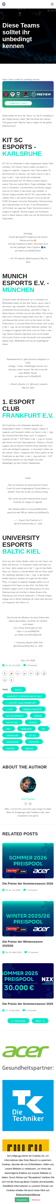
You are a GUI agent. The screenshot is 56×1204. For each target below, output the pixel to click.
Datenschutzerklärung (28, 1194)
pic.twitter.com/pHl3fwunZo (37, 512)
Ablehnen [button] (36, 1199)
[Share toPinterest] (30, 673)
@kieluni (25, 617)
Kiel (8, 728)
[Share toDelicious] (44, 673)
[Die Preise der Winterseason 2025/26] (28, 918)
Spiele (24, 103)
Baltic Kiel (12, 722)
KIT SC (32, 735)
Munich (33, 722)
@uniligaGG (21, 236)
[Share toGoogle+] (17, 673)
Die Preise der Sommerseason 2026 (27, 883)
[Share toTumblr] (11, 679)
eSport (10, 748)
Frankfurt (12, 735)
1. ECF (9, 709)
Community (14, 103)
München (26, 728)
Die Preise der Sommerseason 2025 (27, 1003)
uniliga (29, 748)
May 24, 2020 (28, 387)
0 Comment (32, 665)
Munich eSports (32, 709)
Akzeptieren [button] (22, 1199)
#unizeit (14, 617)
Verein (38, 715)
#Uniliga (28, 233)
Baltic (18, 689)
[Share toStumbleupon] (4, 679)
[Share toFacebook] (4, 673)
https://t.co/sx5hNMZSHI (28, 631)
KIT (43, 728)
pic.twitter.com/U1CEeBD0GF (28, 376)
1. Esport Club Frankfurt (21, 702)
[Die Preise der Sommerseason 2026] (28, 860)
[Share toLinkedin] (24, 673)
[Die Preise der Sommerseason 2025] (28, 981)
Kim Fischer (28, 799)
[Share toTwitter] (11, 673)
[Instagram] (25, 803)
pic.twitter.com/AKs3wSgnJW (28, 634)
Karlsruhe (12, 742)
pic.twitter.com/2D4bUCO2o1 (28, 250)
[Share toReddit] (37, 673)
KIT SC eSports (14, 715)
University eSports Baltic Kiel (24, 696)
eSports (34, 742)
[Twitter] (30, 803)
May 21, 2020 (36, 523)
